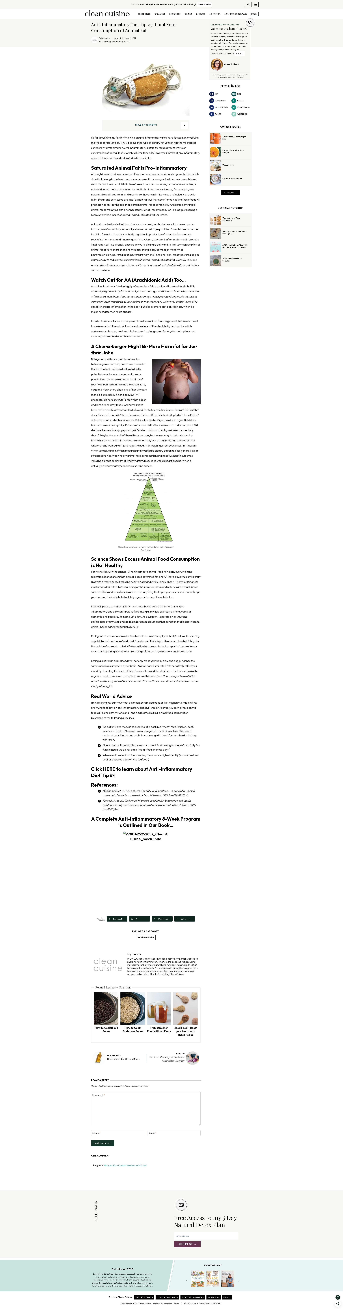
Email (153, 1133)
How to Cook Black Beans (106, 1029)
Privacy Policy (191, 1303)
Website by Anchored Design (166, 1303)
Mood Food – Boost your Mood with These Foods (185, 1031)
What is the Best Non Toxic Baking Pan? (234, 232)
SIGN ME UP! (205, 4)
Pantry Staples (144, 1297)
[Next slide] (239, 1280)
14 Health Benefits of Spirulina (232, 259)
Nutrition (215, 14)
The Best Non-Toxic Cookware (231, 219)
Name (96, 1133)
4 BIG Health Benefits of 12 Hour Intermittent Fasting (234, 246)
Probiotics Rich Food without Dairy (159, 1029)
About (227, 1297)
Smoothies (174, 14)
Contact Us (216, 1303)
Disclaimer (204, 1303)
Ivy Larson (105, 38)
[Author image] (94, 40)
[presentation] (106, 1008)
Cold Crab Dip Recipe (232, 178)
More (238, 53)
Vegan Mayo (228, 165)
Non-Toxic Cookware (236, 14)
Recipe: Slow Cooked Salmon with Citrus (125, 1165)
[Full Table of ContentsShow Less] (184, 125)
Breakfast (160, 14)
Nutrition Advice (146, 937)
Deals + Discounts (167, 1297)
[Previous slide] (186, 1280)
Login (254, 14)
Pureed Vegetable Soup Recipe (233, 151)
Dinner (188, 14)
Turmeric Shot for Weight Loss (234, 137)
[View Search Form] (248, 4)
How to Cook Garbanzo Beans (132, 1029)
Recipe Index (144, 14)
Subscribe (213, 1297)
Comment (98, 1095)
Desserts (200, 14)
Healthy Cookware (193, 1297)
